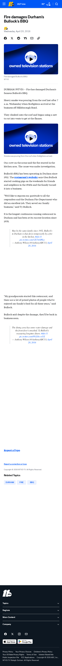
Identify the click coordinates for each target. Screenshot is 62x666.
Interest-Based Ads (46, 654)
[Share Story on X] (12, 38)
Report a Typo (12, 450)
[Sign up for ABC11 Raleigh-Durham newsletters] (26, 634)
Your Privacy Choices (23, 652)
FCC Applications (27, 657)
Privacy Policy (8, 652)
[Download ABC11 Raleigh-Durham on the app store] (9, 641)
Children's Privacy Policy (43, 652)
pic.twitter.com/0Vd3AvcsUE (32, 336)
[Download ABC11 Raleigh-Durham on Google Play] (25, 641)
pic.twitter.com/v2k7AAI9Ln (32, 239)
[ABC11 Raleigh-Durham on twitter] (12, 634)
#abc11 (38, 236)
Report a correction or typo (15, 464)
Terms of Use (31, 654)
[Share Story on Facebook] (5, 38)
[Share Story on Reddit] (18, 38)
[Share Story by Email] (31, 38)
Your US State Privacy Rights (13, 654)
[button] (4, 4)
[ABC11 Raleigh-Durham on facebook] (5, 634)
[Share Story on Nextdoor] (25, 38)
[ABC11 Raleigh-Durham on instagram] (19, 634)
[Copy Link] (38, 38)
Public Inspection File (11, 657)
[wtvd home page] (7, 593)
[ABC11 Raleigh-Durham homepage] (11, 4)
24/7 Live (21, 4)
